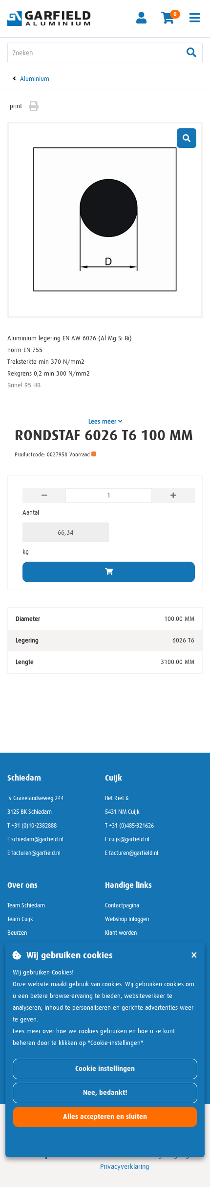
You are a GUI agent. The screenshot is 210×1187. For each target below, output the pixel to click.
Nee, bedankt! (105, 1093)
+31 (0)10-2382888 (34, 825)
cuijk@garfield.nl (129, 839)
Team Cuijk (20, 919)
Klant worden (121, 932)
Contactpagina (122, 905)
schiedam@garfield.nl (37, 839)
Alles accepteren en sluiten (105, 1117)
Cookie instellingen (105, 1069)
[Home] (52, 18)
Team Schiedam (26, 905)
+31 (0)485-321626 (131, 825)
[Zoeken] (191, 53)
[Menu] (195, 17)
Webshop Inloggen (127, 919)
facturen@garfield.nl (36, 853)
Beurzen (17, 932)
